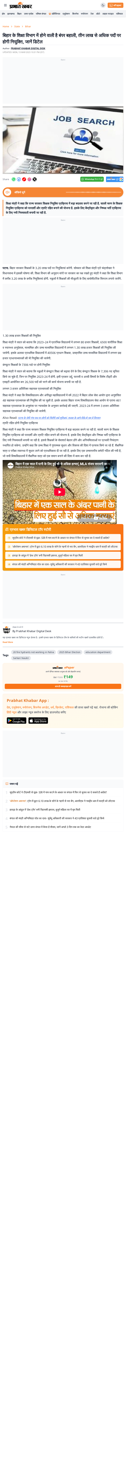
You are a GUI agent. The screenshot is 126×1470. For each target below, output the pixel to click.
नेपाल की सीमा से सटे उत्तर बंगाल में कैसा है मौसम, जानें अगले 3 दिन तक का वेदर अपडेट (50, 827)
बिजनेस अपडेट (41, 707)
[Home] (21, 5)
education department (98, 652)
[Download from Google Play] (16, 720)
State (17, 26)
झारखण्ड (11, 13)
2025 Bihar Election (69, 652)
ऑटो (98, 13)
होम (3, 13)
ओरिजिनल (56, 13)
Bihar (28, 26)
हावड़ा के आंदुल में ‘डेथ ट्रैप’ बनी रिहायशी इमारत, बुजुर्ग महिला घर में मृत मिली (47, 555)
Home (6, 26)
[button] (63, 140)
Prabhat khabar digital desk (28, 48)
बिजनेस (75, 13)
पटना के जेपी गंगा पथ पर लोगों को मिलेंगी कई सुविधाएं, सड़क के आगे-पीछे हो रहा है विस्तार (59, 418)
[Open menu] (5, 5)
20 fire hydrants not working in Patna (33, 652)
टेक (92, 13)
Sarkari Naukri (21, 658)
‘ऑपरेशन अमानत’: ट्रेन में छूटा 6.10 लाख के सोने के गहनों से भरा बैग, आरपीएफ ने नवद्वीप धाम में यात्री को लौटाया (65, 546)
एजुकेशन (66, 13)
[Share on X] (35, 179)
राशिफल (119, 13)
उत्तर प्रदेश (28, 13)
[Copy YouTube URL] (24, 179)
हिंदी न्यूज (12, 712)
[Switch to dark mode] (103, 5)
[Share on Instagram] (29, 179)
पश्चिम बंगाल (41, 13)
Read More (8, 642)
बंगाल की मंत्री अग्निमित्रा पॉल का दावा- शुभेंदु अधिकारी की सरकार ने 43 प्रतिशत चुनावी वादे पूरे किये (59, 564)
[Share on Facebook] (19, 179)
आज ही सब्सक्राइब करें (63, 686)
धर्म (52, 707)
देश (8, 707)
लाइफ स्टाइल (108, 13)
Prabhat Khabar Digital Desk (33, 631)
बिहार (19, 13)
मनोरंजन (84, 13)
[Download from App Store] (38, 720)
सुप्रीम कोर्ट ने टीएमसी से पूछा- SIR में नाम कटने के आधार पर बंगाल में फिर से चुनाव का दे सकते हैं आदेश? (60, 538)
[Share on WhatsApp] (14, 179)
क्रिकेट (59, 707)
